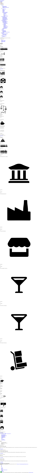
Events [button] (2, 35)
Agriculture (5, 24)
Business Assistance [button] (3, 16)
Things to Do (5, 13)
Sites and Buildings (4, 21)
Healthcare (4, 10)
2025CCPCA (4, 36)
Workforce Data (4, 30)
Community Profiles (4, 22)
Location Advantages (5, 28)
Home (2, 467)
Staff (3, 5)
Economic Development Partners (6, 7)
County (2, 469)
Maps (3, 29)
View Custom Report (2, 433)
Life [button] (1, 8)
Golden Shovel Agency (31, 472)
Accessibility (2, 471)
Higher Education (4, 31)
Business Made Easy (5, 17)
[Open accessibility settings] (1, 472)
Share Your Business (4, 19)
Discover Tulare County (5, 12)
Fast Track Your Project (3, 434)
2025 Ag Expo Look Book (5, 33)
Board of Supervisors (5, 6)
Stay (4, 14)
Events (4, 15)
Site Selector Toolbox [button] (3, 20)
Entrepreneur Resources (5, 18)
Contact (2, 470)
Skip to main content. (2, 0)
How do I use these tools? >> (8, 433)
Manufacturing (5, 25)
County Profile (2, 439)
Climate (3, 11)
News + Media (2, 32)
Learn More (1, 453)
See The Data (1, 432)
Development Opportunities (4, 435)
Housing (3, 9)
